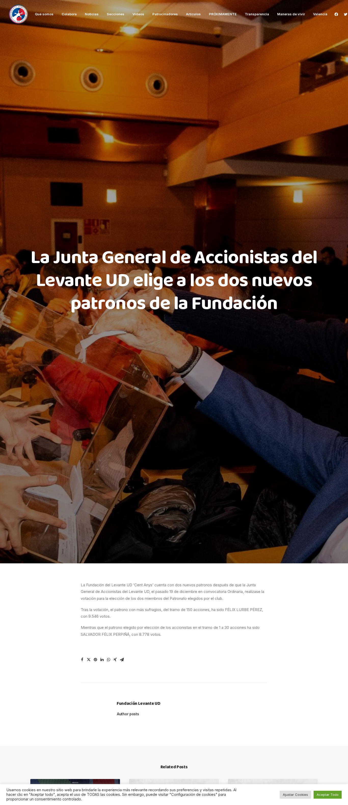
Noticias (92, 14)
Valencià (320, 14)
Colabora (69, 14)
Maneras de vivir (291, 14)
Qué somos (44, 14)
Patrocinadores (165, 14)
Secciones (115, 14)
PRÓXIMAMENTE (223, 14)
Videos (138, 14)
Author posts (128, 714)
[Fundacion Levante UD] (18, 14)
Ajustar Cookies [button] (295, 795)
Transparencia (257, 14)
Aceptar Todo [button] (328, 795)
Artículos (193, 14)
